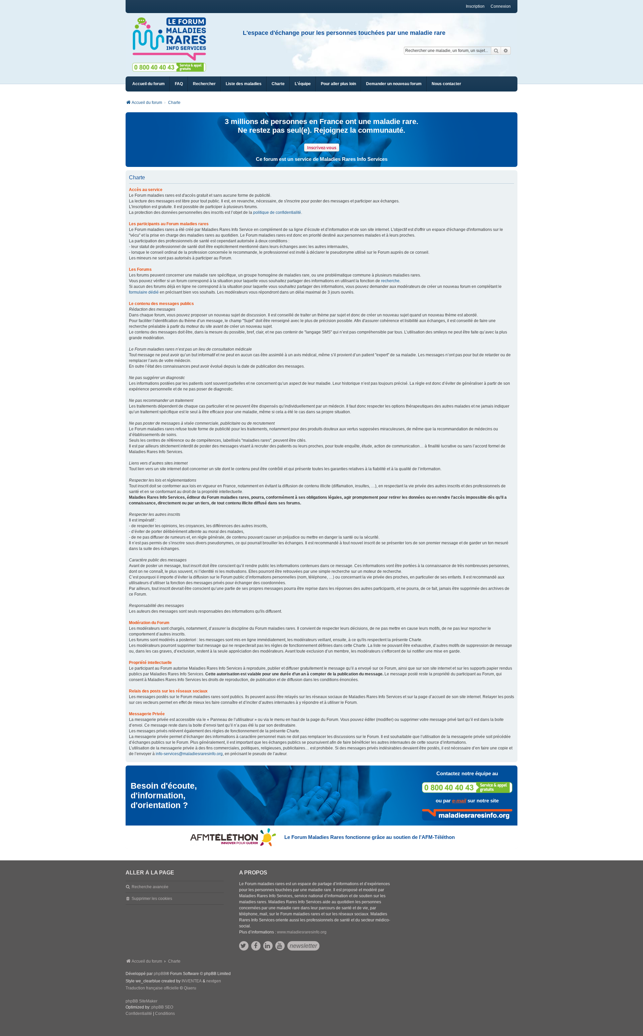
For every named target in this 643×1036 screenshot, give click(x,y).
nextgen (213, 981)
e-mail (459, 800)
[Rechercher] (496, 51)
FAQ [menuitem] (179, 83)
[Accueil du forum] (172, 39)
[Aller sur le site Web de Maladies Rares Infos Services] (467, 814)
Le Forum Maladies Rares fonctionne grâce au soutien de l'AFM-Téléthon (369, 837)
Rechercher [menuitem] (204, 83)
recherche (390, 281)
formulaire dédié (144, 292)
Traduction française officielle (152, 988)
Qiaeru (190, 988)
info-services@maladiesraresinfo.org (189, 753)
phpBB (160, 973)
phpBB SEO (162, 1007)
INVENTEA (192, 981)
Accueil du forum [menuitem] (148, 83)
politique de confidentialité (277, 212)
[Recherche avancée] (506, 51)
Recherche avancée (150, 887)
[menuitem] (244, 84)
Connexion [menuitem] (501, 6)
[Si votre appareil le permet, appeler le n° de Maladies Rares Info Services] (467, 787)
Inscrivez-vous (321, 147)
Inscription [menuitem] (475, 6)
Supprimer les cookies (152, 898)
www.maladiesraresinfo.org (302, 932)
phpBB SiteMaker (141, 1001)
